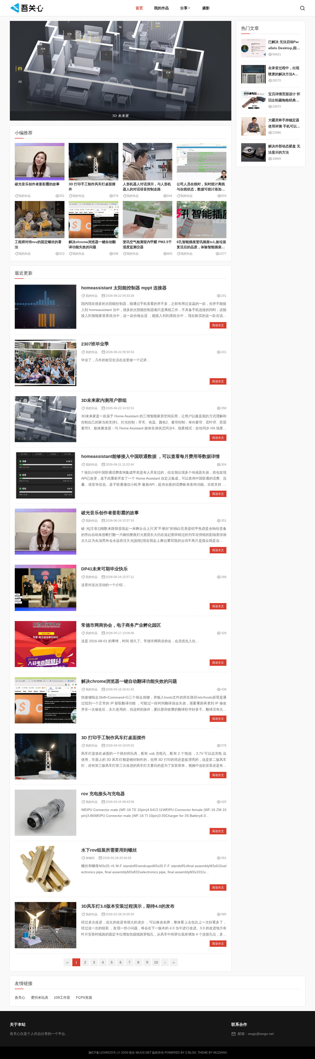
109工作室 (62, 997)
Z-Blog (190, 1052)
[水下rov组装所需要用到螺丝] (45, 869)
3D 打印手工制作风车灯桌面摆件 (113, 737)
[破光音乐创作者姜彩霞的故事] (39, 161)
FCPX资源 (84, 997)
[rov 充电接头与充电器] (45, 813)
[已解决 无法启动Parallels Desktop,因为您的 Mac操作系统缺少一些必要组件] (253, 48)
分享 (184, 8)
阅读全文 (218, 325)
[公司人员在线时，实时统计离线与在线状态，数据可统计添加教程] (201, 161)
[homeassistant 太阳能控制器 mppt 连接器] (45, 307)
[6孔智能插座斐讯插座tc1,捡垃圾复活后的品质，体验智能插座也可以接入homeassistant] (201, 219)
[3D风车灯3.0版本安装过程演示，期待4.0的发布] (45, 925)
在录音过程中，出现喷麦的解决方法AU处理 (283, 74)
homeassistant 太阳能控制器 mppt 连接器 (124, 287)
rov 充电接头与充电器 (103, 793)
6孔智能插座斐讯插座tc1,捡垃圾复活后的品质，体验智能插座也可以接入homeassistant (201, 247)
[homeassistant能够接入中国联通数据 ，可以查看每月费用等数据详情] (45, 475)
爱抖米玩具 (39, 997)
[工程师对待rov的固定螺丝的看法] (39, 219)
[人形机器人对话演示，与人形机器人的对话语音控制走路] (148, 161)
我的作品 (161, 8)
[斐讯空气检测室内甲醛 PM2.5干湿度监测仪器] (148, 219)
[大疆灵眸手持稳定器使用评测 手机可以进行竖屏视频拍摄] (253, 126)
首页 (139, 8)
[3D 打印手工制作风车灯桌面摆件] (93, 161)
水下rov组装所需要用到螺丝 (109, 850)
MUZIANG (220, 1052)
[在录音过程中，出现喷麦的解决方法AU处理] (253, 74)
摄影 (206, 8)
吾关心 (20, 997)
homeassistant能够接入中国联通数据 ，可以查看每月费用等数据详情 (150, 456)
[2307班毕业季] (45, 363)
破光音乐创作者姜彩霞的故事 (37, 184)
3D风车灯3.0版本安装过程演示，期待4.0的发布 (127, 906)
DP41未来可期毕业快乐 (104, 568)
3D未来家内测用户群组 (104, 400)
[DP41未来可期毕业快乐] (45, 588)
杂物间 (90, 858)
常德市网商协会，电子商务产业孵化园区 (121, 625)
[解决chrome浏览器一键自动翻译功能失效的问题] (93, 219)
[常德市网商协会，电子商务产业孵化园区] (45, 644)
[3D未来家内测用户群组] (45, 419)
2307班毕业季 (95, 344)
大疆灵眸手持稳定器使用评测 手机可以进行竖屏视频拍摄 (284, 126)
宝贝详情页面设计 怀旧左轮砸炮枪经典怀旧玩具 (284, 100)
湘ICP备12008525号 (102, 1052)
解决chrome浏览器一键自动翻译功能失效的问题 (129, 681)
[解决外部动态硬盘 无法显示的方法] (253, 152)
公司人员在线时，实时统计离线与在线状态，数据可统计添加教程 (201, 189)
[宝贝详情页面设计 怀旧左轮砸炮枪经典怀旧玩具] (253, 100)
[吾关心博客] (27, 8)
